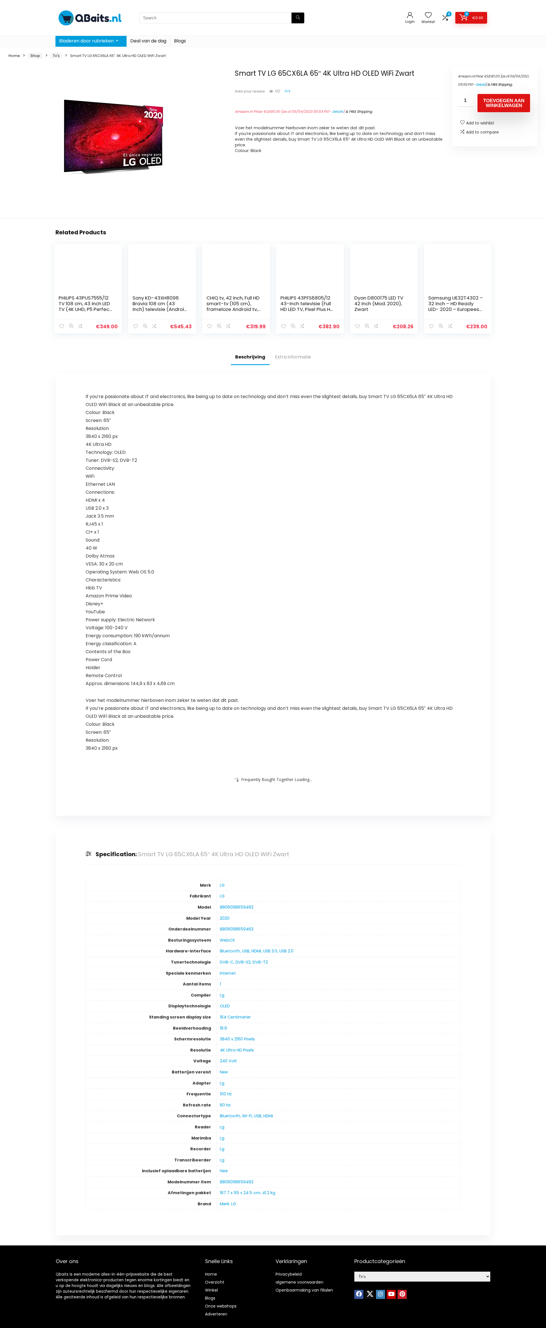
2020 (224, 918)
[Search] (297, 18)
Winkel (211, 1290)
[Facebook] (358, 1294)
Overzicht (214, 1282)
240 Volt (228, 1061)
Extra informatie (293, 357)
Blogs (180, 41)
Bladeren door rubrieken (86, 41)
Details (337, 111)
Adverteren (216, 1314)
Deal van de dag (148, 41)
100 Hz (226, 1094)
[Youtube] (391, 1294)
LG (222, 885)
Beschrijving (250, 357)
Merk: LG (228, 1204)
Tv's (56, 55)
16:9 (223, 1028)
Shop (35, 55)
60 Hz (225, 1105)
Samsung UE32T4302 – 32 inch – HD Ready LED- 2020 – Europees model (455, 306)
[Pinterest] (402, 1294)
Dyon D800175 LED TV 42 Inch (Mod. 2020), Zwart (378, 303)
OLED (225, 1006)
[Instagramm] (380, 1294)
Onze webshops (221, 1306)
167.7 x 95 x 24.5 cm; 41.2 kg (247, 1193)
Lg (222, 995)
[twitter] (369, 1294)
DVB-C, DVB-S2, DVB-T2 (244, 962)
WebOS (227, 940)
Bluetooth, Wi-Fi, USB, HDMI (246, 1116)
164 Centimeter (235, 1017)
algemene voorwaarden (299, 1282)
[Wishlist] (428, 15)
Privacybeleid (289, 1274)
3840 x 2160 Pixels (237, 1039)
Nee (224, 1072)
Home (14, 55)
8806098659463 (236, 907)
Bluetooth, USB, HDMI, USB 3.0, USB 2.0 (256, 951)
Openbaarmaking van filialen (304, 1290)
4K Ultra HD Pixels (237, 1050)
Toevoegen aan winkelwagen (503, 103)
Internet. (228, 973)
